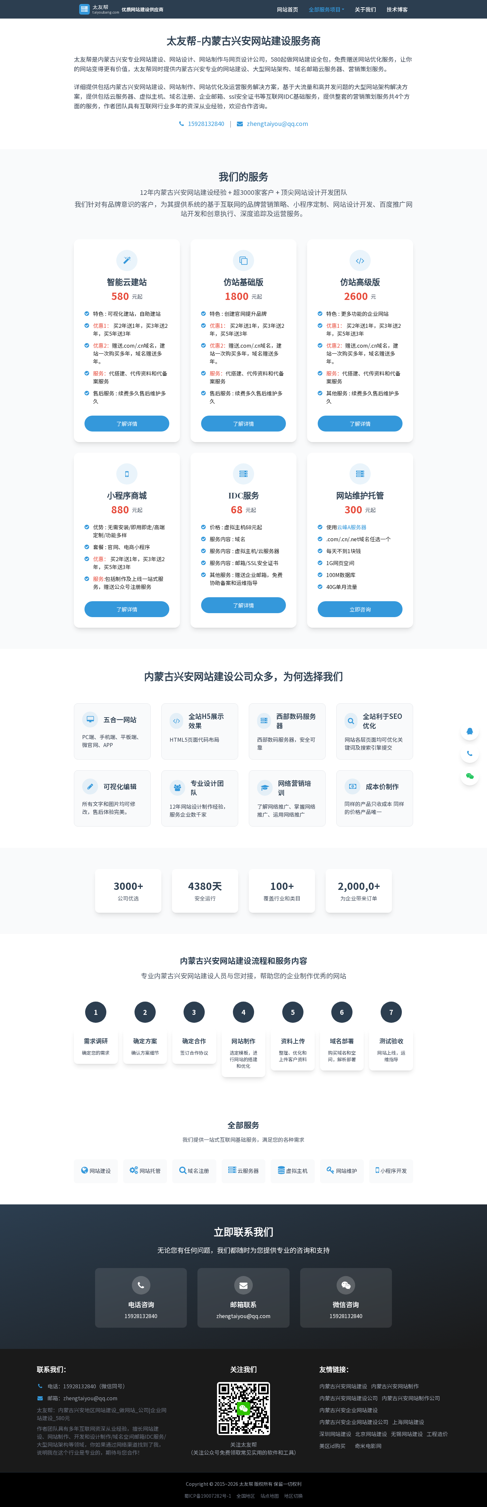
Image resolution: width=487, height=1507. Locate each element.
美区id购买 (332, 1446)
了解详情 (126, 424)
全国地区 (246, 1495)
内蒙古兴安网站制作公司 (411, 1398)
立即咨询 (360, 609)
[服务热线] (469, 753)
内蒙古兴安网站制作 (395, 1386)
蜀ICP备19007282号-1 (207, 1495)
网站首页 (287, 9)
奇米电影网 (368, 1446)
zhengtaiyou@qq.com (276, 123)
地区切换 (293, 1495)
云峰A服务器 (351, 527)
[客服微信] (469, 776)
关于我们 (365, 9)
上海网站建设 (408, 1422)
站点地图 (269, 1495)
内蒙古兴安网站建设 (343, 1386)
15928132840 (205, 123)
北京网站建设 (371, 1434)
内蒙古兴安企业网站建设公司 (353, 1422)
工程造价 (437, 1434)
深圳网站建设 (335, 1434)
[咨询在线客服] (469, 731)
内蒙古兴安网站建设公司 (348, 1398)
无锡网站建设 (407, 1434)
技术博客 (397, 9)
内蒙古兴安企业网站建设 (348, 1410)
